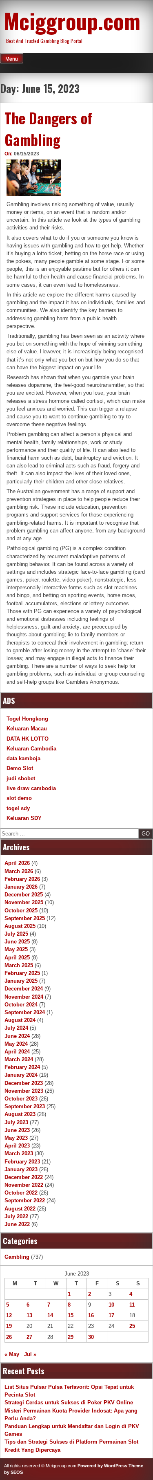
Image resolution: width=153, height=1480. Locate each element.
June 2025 (17, 942)
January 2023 (21, 1169)
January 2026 (21, 887)
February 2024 (22, 1067)
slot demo (19, 798)
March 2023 (18, 1153)
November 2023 (23, 1091)
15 (70, 1315)
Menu (11, 59)
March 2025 (18, 965)
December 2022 (23, 1177)
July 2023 (16, 1122)
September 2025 (24, 918)
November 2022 (23, 1185)
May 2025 (16, 949)
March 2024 (18, 1059)
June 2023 (17, 1130)
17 (111, 1315)
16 (91, 1315)
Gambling (16, 1257)
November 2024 (23, 997)
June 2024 (17, 1036)
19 (9, 1326)
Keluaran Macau (27, 728)
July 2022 (16, 1216)
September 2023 (24, 1106)
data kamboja (23, 758)
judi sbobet (21, 778)
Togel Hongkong (27, 719)
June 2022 (17, 1224)
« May (11, 1354)
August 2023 (19, 1114)
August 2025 (19, 926)
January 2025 (21, 981)
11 (132, 1305)
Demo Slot (20, 768)
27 (29, 1337)
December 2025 (23, 895)
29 (70, 1337)
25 (132, 1326)
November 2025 (23, 902)
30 (91, 1337)
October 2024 (21, 1005)
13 (29, 1315)
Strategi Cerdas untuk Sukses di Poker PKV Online (68, 1402)
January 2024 (21, 1075)
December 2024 (23, 989)
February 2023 (22, 1162)
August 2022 (19, 1209)
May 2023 (16, 1138)
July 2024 (16, 1028)
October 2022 (21, 1193)
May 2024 (16, 1044)
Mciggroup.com (72, 20)
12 (9, 1315)
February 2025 (22, 973)
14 (50, 1315)
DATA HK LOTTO (28, 739)
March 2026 (18, 871)
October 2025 (21, 910)
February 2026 (22, 879)
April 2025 (17, 957)
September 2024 (24, 1012)
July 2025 (16, 934)
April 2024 (17, 1052)
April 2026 (17, 863)
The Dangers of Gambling (48, 128)
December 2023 (23, 1083)
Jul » (30, 1354)
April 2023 (17, 1146)
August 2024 (19, 1020)
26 (9, 1337)
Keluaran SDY (24, 818)
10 (111, 1305)
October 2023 (21, 1099)
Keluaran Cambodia (31, 749)
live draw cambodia (31, 788)
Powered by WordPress (102, 1465)
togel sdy (18, 808)
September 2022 (24, 1200)
